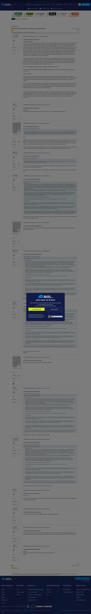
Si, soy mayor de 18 (36, 309)
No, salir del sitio (54, 309)
